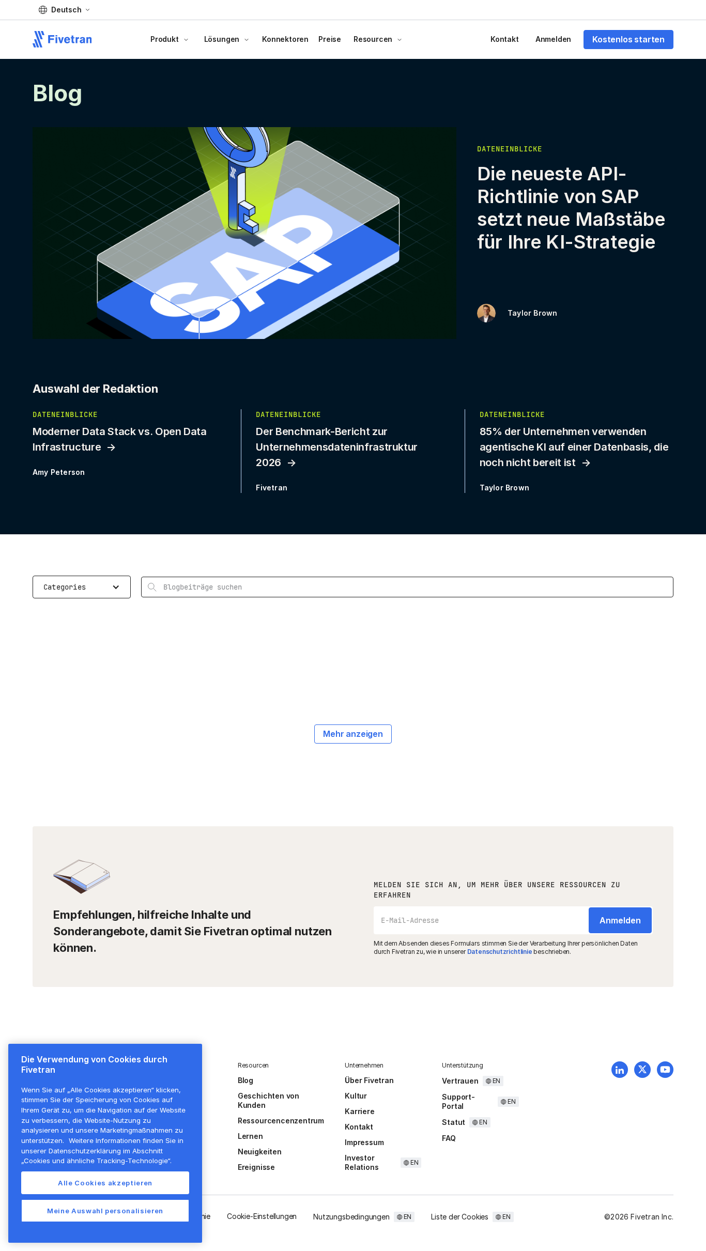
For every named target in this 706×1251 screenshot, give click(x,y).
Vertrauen (460, 1080)
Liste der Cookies (459, 1216)
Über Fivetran (369, 1080)
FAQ (448, 1138)
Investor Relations (361, 1162)
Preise (329, 39)
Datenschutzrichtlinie (499, 951)
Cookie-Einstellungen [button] (262, 1216)
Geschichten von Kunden (268, 1100)
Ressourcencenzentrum (281, 1120)
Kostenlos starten (628, 39)
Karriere (359, 1111)
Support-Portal (458, 1101)
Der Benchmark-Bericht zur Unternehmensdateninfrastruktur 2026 (337, 447)
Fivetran (271, 487)
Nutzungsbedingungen (351, 1216)
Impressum (364, 1142)
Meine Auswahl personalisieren (105, 1211)
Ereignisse (256, 1167)
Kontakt (504, 39)
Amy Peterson (59, 472)
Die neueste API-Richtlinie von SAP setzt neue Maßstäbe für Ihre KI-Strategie (571, 207)
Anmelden (553, 39)
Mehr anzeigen (353, 734)
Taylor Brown (532, 312)
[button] (64, 10)
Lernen (250, 1136)
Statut (453, 1122)
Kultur (356, 1095)
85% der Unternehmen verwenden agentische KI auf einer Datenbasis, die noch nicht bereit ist (574, 447)
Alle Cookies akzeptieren (105, 1183)
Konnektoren (285, 39)
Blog (245, 1080)
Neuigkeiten (260, 1151)
